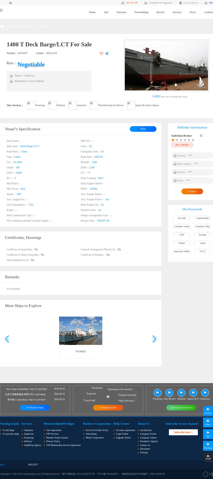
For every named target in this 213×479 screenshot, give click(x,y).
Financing (40, 105)
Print (143, 128)
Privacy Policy (53, 441)
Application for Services (181, 407)
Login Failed (122, 434)
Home (92, 12)
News (193, 12)
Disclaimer (145, 449)
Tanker (182, 243)
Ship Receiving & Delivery (111, 105)
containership (202, 218)
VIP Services (52, 434)
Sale (106, 12)
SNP (15, 26)
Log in (187, 2)
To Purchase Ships (35, 407)
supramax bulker (182, 251)
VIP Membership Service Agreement (63, 445)
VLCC (203, 251)
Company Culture (148, 437)
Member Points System (57, 437)
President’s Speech (149, 441)
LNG (181, 235)
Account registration (125, 430)
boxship (202, 235)
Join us (194, 2)
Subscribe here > (183, 432)
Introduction (146, 430)
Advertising (91, 434)
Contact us (145, 445)
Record (160, 12)
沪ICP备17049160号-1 (108, 474)
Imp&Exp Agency (32, 445)
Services (177, 12)
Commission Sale (108, 407)
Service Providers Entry (97, 430)
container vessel (181, 226)
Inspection (82, 105)
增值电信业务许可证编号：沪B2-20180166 (143, 474)
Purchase (121, 12)
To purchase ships (10, 434)
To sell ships (8, 430)
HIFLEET (33, 464)
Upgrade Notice (123, 437)
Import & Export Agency (147, 105)
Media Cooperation (95, 437)
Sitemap (144, 452)
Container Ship (203, 226)
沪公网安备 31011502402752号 (79, 474)
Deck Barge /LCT (28, 26)
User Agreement (53, 430)
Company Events (148, 434)
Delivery (28, 441)
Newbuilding (141, 12)
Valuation (60, 105)
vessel (202, 243)
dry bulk (182, 218)
